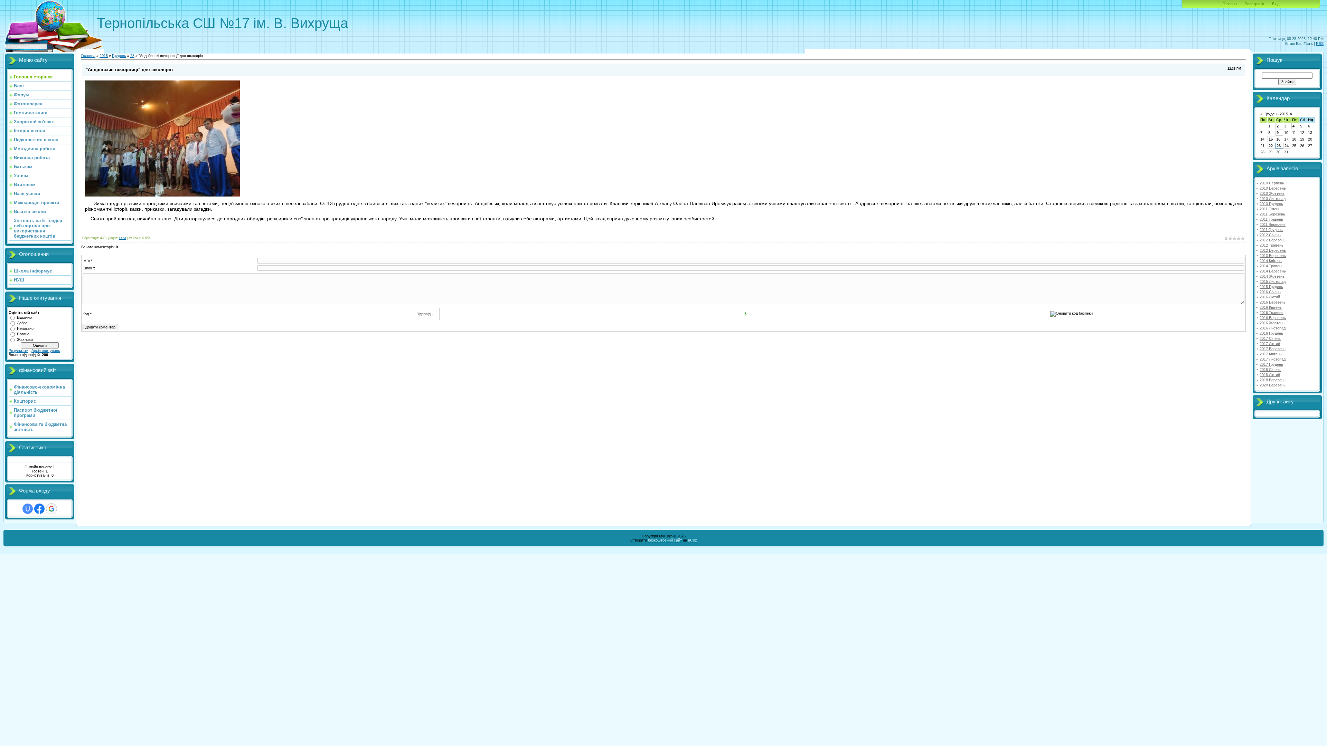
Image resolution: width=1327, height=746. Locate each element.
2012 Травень (1271, 245)
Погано (23, 334)
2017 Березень (1273, 349)
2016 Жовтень (1272, 323)
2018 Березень (1273, 380)
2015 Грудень (1271, 287)
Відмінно (24, 317)
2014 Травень (1271, 266)
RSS (1320, 43)
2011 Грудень (1271, 230)
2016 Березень (1273, 302)
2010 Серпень (1272, 183)
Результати (18, 350)
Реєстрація (1254, 4)
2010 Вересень (1273, 188)
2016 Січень (1270, 292)
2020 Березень (1273, 385)
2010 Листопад (1273, 199)
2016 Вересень (1273, 318)
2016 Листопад (1273, 328)
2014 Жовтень (1272, 276)
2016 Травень (1271, 312)
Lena (122, 238)
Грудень (119, 56)
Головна (1230, 4)
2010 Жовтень (1272, 193)
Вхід (1275, 4)
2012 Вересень (1273, 250)
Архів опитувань (45, 350)
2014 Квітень (1271, 261)
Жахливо (25, 339)
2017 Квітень (1271, 354)
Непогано (25, 328)
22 (1271, 146)
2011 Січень (1270, 209)
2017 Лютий (1270, 344)
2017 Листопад (1273, 359)
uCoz (692, 540)
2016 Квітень (1271, 307)
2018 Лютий (1270, 375)
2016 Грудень (1271, 333)
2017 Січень (1270, 338)
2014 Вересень (1273, 271)
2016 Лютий (1270, 297)
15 (1271, 139)
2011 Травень (1271, 219)
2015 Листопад (1273, 281)
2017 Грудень (1271, 364)
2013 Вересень (1273, 256)
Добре (22, 323)
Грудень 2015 (1276, 114)
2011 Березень (1272, 214)
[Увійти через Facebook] (39, 509)
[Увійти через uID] (27, 509)
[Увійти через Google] (51, 508)
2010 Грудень (1271, 204)
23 (132, 56)
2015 (104, 56)
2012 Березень (1273, 240)
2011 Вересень (1273, 224)
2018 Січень (1270, 369)
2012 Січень (1270, 235)
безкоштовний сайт (665, 540)
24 (1286, 146)
